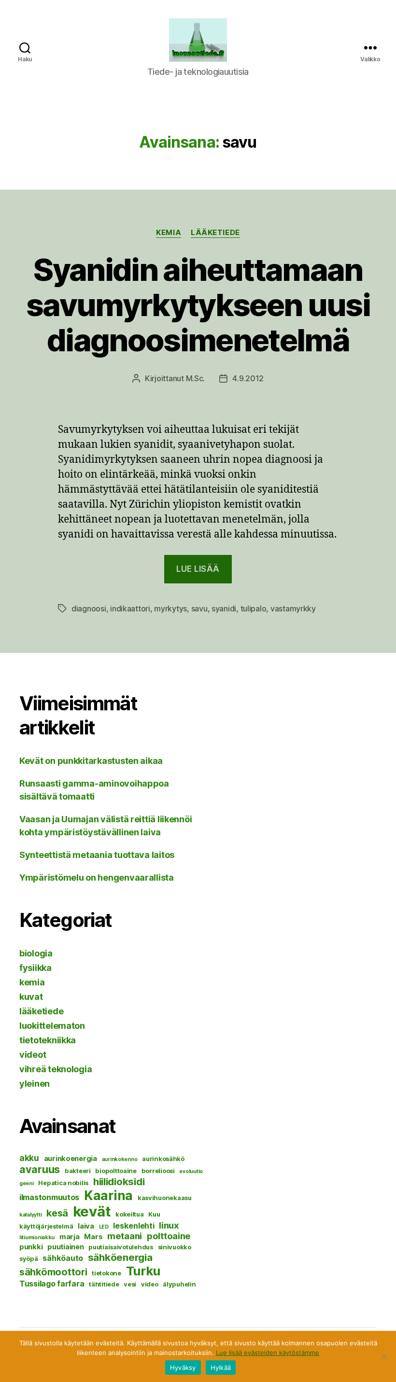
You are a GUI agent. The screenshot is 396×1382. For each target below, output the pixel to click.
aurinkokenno (120, 1159)
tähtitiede (104, 1284)
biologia (36, 953)
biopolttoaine (116, 1171)
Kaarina (108, 1195)
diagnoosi (88, 608)
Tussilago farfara (51, 1283)
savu (199, 608)
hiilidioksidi (119, 1181)
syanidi (224, 608)
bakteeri (78, 1171)
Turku (143, 1270)
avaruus (39, 1169)
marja (69, 1236)
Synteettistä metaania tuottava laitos (96, 855)
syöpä (28, 1258)
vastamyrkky (293, 608)
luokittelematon (52, 1026)
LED (104, 1227)
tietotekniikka (47, 1040)
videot (32, 1055)
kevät (92, 1211)
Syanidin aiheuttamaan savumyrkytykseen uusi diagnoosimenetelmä (198, 305)
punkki (30, 1247)
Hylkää (221, 1367)
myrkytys (170, 608)
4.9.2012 (248, 378)
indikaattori (130, 608)
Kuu (154, 1214)
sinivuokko (174, 1247)
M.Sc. (195, 378)
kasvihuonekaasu (165, 1198)
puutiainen (65, 1247)
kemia (168, 232)
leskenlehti (133, 1225)
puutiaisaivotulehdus (120, 1247)
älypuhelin (179, 1284)
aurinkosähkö (163, 1158)
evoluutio (191, 1171)
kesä (57, 1213)
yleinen (34, 1083)
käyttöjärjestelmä (46, 1226)
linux (169, 1225)
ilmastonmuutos (49, 1197)
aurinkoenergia (70, 1158)
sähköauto (62, 1258)
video (149, 1284)
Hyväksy (183, 1367)
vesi (130, 1284)
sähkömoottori (53, 1272)
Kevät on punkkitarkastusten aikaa (91, 761)
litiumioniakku (37, 1237)
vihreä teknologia (55, 1069)
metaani (124, 1235)
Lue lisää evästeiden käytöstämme (267, 1352)
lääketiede (215, 232)
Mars (93, 1236)
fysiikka (35, 968)
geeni (26, 1183)
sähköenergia (120, 1257)
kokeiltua (129, 1214)
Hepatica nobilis (63, 1183)
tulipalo (253, 608)
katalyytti (30, 1215)
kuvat (31, 997)
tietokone (106, 1273)
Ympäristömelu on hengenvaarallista (96, 877)
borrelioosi (158, 1171)
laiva (86, 1226)
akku (29, 1158)
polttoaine (169, 1235)
